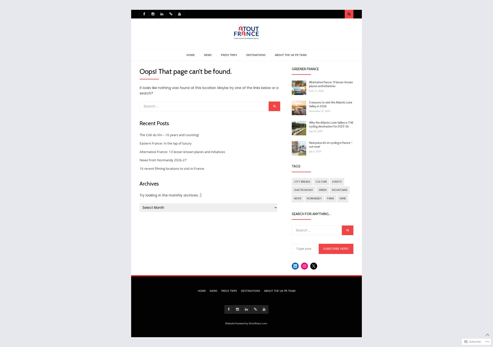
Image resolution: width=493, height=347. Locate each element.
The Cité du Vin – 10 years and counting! (169, 135)
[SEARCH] (274, 106)
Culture (321, 182)
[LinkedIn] (162, 14)
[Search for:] (204, 106)
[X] (170, 14)
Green (323, 190)
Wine (343, 198)
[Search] (349, 14)
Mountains (339, 190)
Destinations (256, 55)
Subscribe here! (336, 248)
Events (337, 182)
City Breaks (302, 182)
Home (190, 55)
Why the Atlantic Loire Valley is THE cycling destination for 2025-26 (331, 124)
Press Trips (229, 55)
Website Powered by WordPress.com (246, 323)
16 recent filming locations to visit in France (172, 168)
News (208, 55)
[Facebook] (144, 14)
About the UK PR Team (291, 55)
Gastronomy (303, 190)
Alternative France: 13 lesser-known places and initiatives (182, 152)
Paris (330, 198)
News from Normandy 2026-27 (163, 160)
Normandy (314, 198)
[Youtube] (179, 14)
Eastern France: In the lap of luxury (166, 143)
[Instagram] (153, 14)
